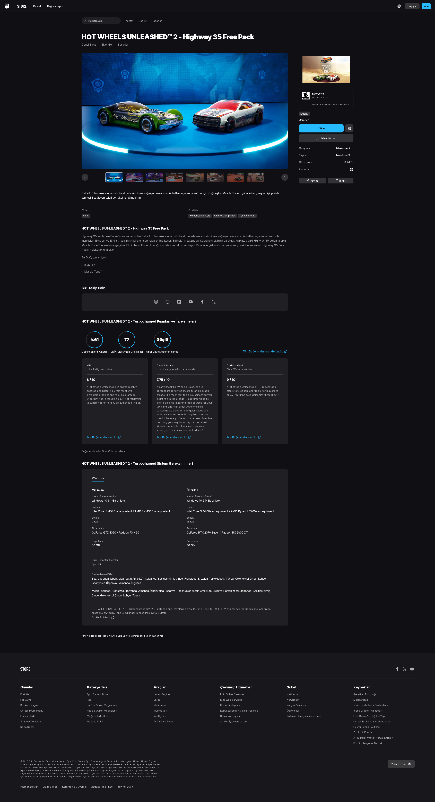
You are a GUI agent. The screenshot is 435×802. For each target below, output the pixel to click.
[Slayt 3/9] (154, 177)
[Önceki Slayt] (85, 177)
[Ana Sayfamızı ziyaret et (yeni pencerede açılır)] (167, 302)
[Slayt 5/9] (195, 177)
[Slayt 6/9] (215, 177)
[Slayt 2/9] (134, 177)
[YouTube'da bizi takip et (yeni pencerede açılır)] (190, 302)
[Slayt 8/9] (255, 177)
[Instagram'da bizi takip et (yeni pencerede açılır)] (156, 302)
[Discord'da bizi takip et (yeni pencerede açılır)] (179, 302)
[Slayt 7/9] (235, 177)
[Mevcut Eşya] (114, 177)
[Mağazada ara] (85, 20)
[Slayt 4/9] (175, 177)
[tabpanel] (185, 517)
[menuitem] (129, 20)
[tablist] (185, 478)
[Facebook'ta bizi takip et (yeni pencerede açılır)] (202, 302)
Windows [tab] (98, 478)
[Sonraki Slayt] (284, 177)
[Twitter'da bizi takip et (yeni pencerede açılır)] (213, 302)
